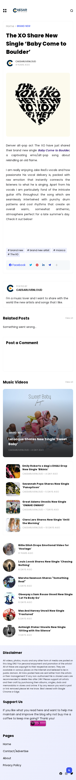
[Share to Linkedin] (43, 265)
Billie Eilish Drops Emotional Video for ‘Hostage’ (43, 547)
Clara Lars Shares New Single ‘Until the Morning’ (45, 521)
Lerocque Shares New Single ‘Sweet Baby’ (37, 441)
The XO (14, 254)
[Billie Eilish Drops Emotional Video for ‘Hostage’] (9, 549)
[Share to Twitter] (30, 265)
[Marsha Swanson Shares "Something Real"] (9, 582)
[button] (56, 265)
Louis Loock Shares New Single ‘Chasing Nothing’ (45, 563)
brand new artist (39, 250)
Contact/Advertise (15, 751)
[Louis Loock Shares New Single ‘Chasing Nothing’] (9, 565)
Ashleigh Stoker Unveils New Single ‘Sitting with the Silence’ (42, 628)
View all (69, 318)
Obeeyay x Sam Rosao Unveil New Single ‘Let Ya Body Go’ (45, 596)
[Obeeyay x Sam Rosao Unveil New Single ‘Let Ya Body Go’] (9, 598)
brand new (23, 26)
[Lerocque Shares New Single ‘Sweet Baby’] (38, 423)
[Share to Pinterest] (37, 265)
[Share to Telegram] (50, 265)
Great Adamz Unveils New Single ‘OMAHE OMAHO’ (44, 503)
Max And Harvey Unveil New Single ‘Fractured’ (41, 612)
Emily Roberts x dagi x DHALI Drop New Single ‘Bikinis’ (44, 467)
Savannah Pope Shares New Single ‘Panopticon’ (45, 485)
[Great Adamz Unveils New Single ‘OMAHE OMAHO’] (13, 507)
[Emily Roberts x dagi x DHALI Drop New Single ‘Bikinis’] (13, 471)
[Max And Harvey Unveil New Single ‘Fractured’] (9, 614)
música (60, 250)
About (7, 758)
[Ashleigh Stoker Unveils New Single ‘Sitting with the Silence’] (9, 631)
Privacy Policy (12, 765)
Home (10, 26)
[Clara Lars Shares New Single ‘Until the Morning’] (13, 525)
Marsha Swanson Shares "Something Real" (43, 579)
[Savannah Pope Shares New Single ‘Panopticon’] (13, 489)
